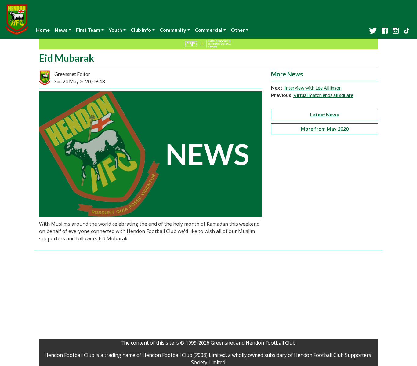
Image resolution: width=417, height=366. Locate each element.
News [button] (61, 30)
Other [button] (238, 30)
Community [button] (173, 30)
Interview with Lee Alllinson (313, 88)
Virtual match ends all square (323, 95)
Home (43, 30)
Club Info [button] (141, 30)
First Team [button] (88, 30)
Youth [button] (115, 30)
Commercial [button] (208, 30)
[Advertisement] (208, 296)
